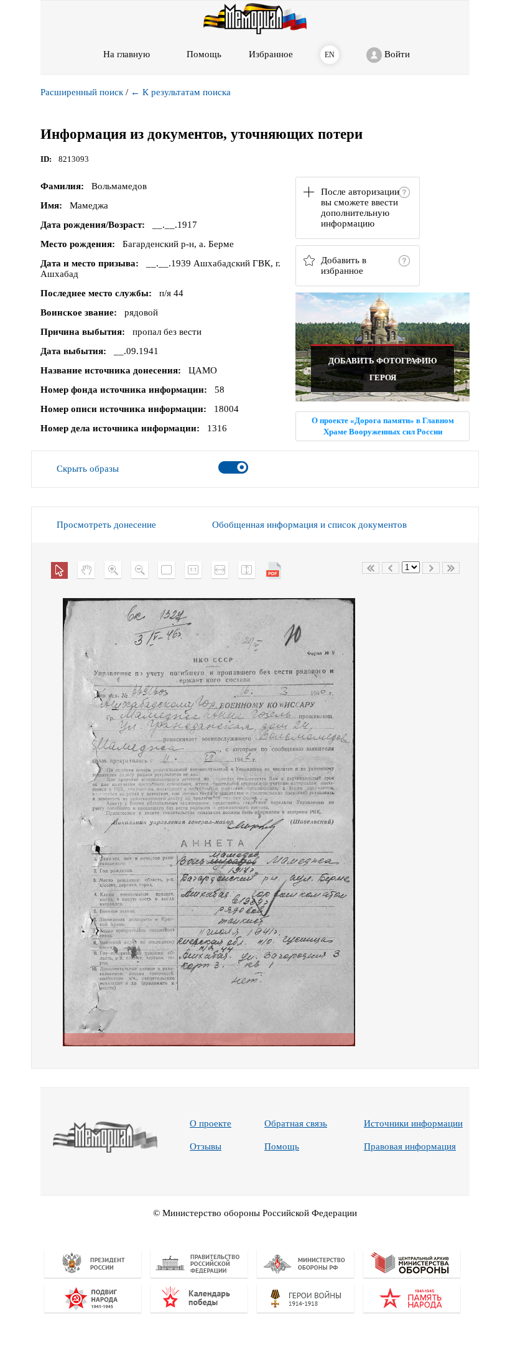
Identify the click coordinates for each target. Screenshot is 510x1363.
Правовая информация (410, 1146)
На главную (126, 54)
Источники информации (413, 1123)
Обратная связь (295, 1123)
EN (330, 54)
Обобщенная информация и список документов (309, 525)
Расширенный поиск (81, 92)
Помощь (281, 1146)
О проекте (210, 1123)
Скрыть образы (88, 469)
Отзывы (205, 1146)
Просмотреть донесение (106, 525)
